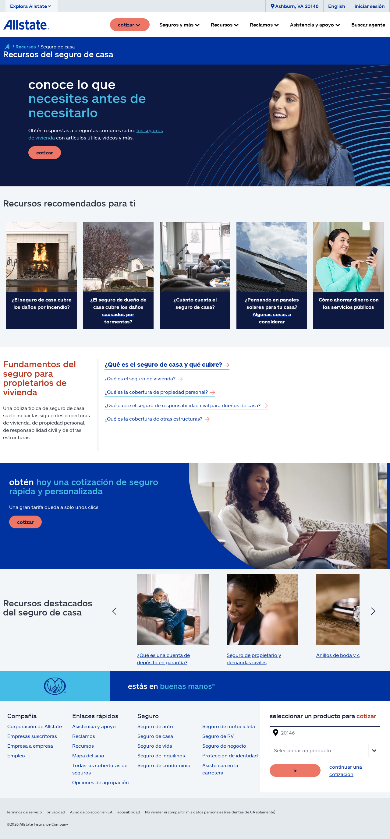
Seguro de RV (218, 736)
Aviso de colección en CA (91, 812)
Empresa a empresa (30, 746)
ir (295, 770)
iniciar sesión (370, 6)
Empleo (16, 755)
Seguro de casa (155, 736)
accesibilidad (128, 812)
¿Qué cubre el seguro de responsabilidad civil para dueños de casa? (183, 405)
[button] (31, 6)
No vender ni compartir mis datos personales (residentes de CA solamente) (210, 812)
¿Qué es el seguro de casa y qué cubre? (163, 364)
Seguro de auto (155, 726)
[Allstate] (7, 46)
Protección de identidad (230, 755)
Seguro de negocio (224, 746)
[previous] (114, 612)
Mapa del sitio (88, 755)
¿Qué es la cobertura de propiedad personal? (156, 392)
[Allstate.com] (26, 24)
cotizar (44, 152)
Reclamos (83, 736)
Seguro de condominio (163, 765)
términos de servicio (24, 812)
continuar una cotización (345, 770)
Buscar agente (368, 24)
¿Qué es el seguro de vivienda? (140, 378)
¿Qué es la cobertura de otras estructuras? (153, 418)
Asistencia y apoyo (94, 726)
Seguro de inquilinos (161, 755)
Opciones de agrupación (100, 782)
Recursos (26, 46)
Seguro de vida (154, 746)
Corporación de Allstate (34, 726)
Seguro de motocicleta (228, 726)
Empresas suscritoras (32, 736)
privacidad (56, 812)
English (336, 6)
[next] (373, 612)
